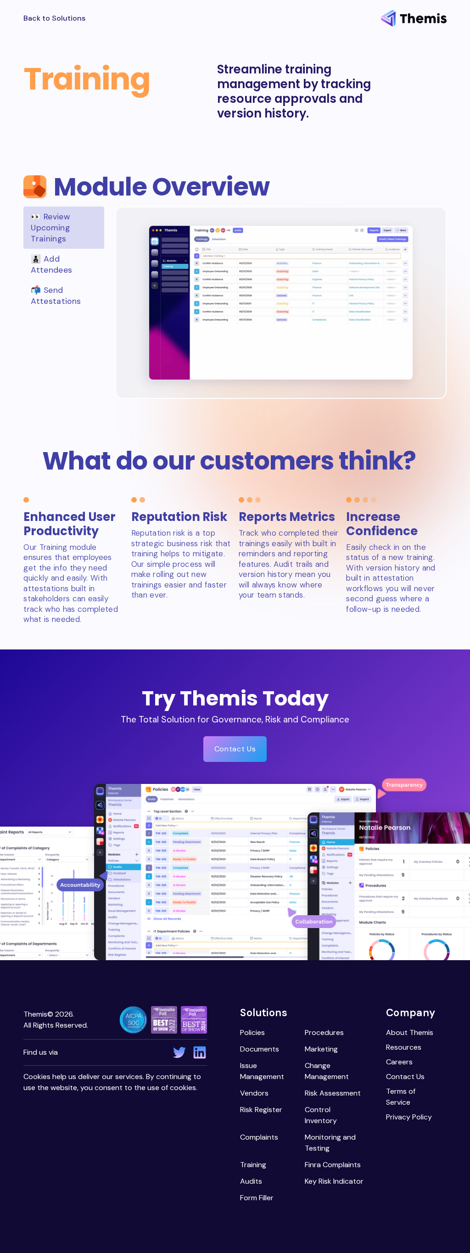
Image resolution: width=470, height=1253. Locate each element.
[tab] (63, 228)
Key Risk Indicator (334, 1181)
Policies (252, 1032)
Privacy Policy (409, 1117)
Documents (259, 1049)
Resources (403, 1047)
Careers (399, 1062)
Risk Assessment (333, 1093)
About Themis (409, 1032)
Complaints (259, 1137)
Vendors (254, 1093)
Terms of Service (400, 1096)
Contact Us (235, 749)
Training (253, 1164)
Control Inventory (321, 1115)
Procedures (324, 1032)
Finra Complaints (333, 1164)
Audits (251, 1181)
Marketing (321, 1049)
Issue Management (262, 1071)
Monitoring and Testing (330, 1142)
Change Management (327, 1071)
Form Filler (257, 1198)
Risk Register (261, 1109)
